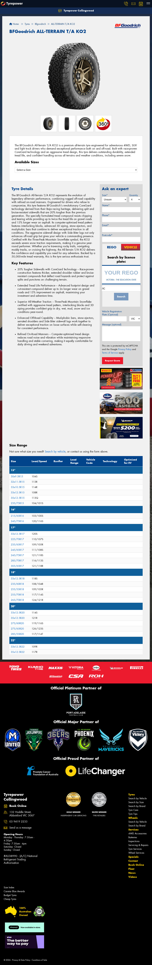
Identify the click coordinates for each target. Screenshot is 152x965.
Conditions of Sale (39, 960)
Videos (132, 876)
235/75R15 (17, 503)
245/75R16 (17, 521)
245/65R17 (17, 549)
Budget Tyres (10, 895)
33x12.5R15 (17, 492)
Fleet (131, 868)
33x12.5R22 (17, 646)
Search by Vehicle (137, 798)
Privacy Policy (124, 349)
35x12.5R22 (17, 652)
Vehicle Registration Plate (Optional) (112, 313)
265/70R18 (17, 600)
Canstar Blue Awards (14, 891)
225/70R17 (17, 539)
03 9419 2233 (18, 821)
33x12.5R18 (17, 578)
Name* (106, 205)
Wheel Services (136, 852)
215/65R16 (17, 515)
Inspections (133, 841)
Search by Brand (136, 806)
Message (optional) (111, 324)
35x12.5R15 (17, 497)
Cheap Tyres (10, 899)
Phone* (105, 215)
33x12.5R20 (17, 612)
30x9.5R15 (17, 476)
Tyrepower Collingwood (78, 10)
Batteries (132, 837)
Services (133, 829)
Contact (133, 860)
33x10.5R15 (17, 487)
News (132, 872)
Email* (105, 225)
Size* (105, 195)
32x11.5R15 (17, 481)
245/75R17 (17, 555)
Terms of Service (110, 352)
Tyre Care (133, 810)
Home (15, 24)
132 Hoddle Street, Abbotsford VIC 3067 (21, 813)
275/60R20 (17, 623)
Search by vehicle (55, 451)
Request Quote (112, 360)
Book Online (136, 864)
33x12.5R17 (17, 533)
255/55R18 (17, 589)
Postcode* (107, 235)
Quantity (133, 195)
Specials (133, 856)
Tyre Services (135, 849)
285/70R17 (17, 560)
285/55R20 (17, 634)
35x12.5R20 (17, 618)
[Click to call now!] (126, 3)
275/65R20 (17, 628)
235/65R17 (17, 544)
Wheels (133, 817)
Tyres (131, 794)
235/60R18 (17, 584)
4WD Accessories (137, 833)
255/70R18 (17, 594)
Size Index (9, 887)
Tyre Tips (132, 813)
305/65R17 (17, 566)
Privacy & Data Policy (21, 960)
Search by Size (136, 802)
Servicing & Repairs (138, 845)
